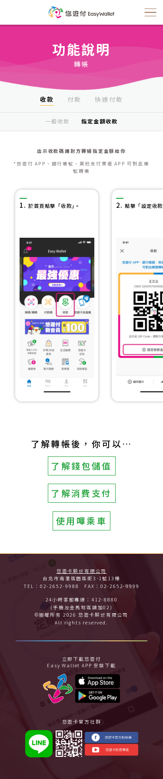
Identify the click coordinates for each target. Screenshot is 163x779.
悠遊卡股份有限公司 (81, 571)
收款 (47, 99)
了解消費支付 (81, 493)
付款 (74, 99)
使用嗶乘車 (81, 520)
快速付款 (109, 99)
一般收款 (57, 121)
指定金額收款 (99, 121)
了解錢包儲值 (81, 465)
